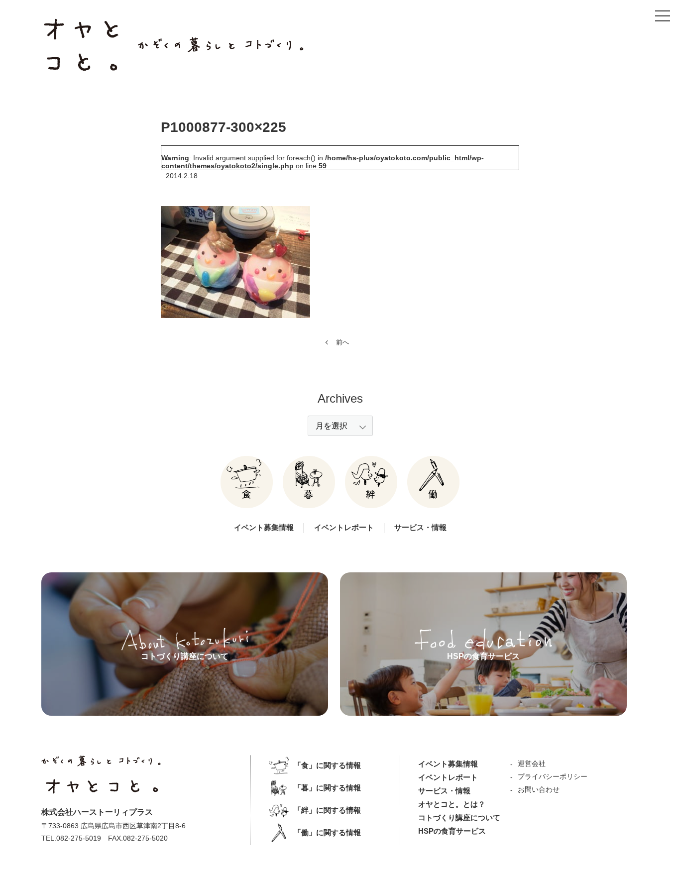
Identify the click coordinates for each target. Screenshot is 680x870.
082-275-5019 (78, 838)
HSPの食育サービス (452, 831)
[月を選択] (340, 426)
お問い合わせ (539, 789)
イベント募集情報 (264, 527)
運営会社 (532, 763)
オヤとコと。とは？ (451, 804)
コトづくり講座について (459, 817)
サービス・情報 (420, 527)
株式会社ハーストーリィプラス (97, 812)
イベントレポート (344, 527)
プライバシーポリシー (552, 776)
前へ (342, 342)
